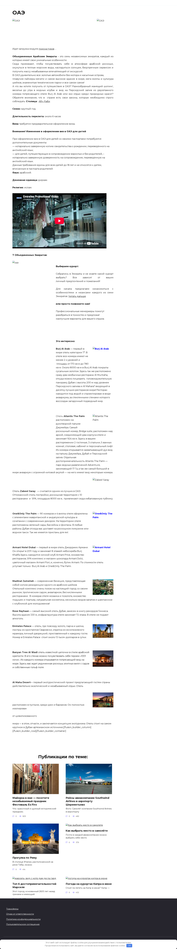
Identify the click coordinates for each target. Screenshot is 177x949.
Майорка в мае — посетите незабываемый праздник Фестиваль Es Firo (30, 801)
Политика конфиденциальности (23, 919)
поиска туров (46, 49)
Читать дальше (77, 296)
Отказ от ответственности (20, 914)
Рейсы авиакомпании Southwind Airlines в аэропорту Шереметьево (87, 801)
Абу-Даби (44, 101)
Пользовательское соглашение (23, 924)
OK (129, 945)
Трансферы (12, 909)
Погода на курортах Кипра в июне (89, 883)
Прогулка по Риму (24, 857)
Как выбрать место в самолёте (87, 830)
